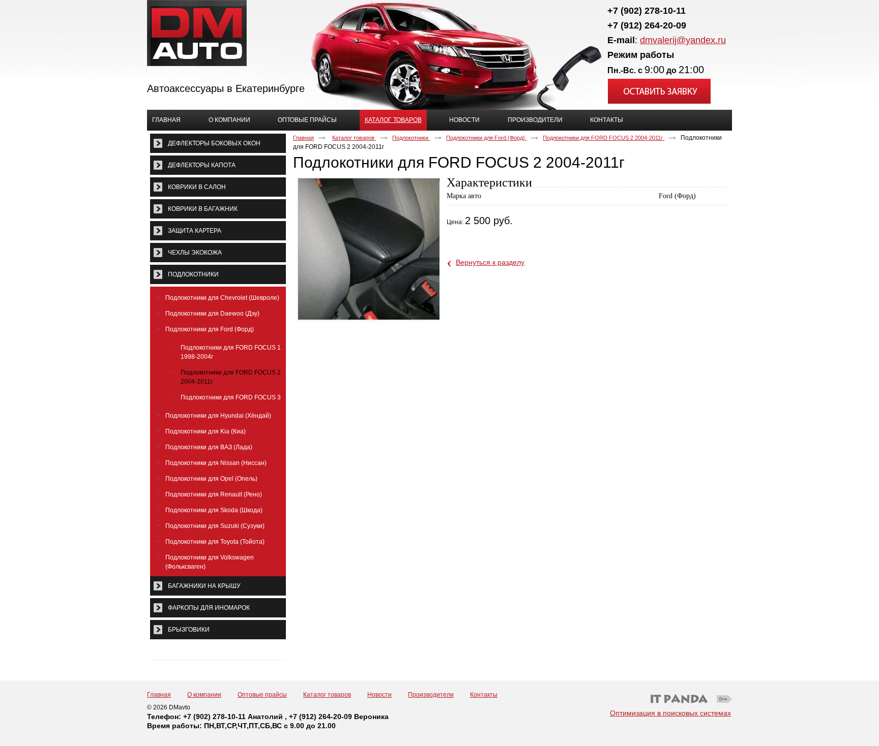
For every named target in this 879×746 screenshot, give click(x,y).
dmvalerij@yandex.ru (683, 40)
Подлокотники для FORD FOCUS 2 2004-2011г (603, 138)
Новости (379, 694)
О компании (204, 694)
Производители (431, 694)
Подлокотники (411, 138)
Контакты (483, 694)
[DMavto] (439, 33)
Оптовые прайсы (262, 694)
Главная (303, 138)
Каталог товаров (393, 119)
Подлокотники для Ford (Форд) (486, 138)
